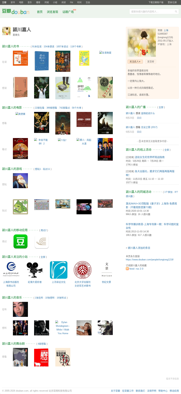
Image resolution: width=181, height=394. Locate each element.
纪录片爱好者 (35, 282)
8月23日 (130, 118)
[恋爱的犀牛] (41, 357)
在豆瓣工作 (128, 390)
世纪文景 (106, 282)
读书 (13, 2)
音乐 (30, 2)
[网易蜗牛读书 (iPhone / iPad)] (42, 241)
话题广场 (68, 11)
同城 (47, 2)
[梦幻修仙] (84, 206)
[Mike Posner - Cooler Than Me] (41, 327)
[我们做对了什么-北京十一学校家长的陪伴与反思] (41, 60)
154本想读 (49, 46)
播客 (38, 2)
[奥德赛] (20, 113)
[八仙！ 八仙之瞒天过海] (63, 140)
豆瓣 (4, 2)
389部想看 (51, 107)
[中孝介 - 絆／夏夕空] (105, 327)
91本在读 (37, 46)
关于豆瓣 (115, 390)
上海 (166, 30)
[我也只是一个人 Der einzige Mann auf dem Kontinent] (62, 89)
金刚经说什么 (148, 113)
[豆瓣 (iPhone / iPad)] (20, 241)
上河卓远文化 (59, 282)
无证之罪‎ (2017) (149, 127)
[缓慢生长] (41, 87)
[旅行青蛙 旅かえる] (20, 206)
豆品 (88, 2)
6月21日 (130, 131)
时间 (79, 2)
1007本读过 (62, 46)
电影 (21, 2)
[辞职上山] (84, 87)
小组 (55, 2)
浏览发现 (53, 11)
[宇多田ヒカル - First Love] (20, 309)
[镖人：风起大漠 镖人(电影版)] (84, 141)
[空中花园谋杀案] (62, 358)
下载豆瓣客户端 (155, 2)
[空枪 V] (41, 122)
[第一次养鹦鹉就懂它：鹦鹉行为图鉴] (84, 58)
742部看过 (64, 107)
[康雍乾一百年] (62, 61)
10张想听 (50, 297)
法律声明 (151, 390)
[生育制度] (105, 52)
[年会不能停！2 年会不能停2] (41, 141)
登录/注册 (172, 2)
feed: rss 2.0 (136, 268)
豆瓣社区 (18, 12)
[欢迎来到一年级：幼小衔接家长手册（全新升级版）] (20, 58)
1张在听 (39, 297)
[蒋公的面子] (20, 359)
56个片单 (76, 107)
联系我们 (140, 390)
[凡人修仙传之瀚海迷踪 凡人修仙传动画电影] (62, 123)
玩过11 (46, 169)
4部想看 (42, 343)
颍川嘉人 (130, 113)
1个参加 (168, 192)
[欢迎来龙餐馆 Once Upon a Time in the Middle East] (20, 148)
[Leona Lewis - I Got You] (84, 327)
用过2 (43, 230)
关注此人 (134, 61)
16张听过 (61, 297)
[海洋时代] (62, 203)
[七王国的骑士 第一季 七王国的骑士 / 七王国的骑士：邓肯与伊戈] (105, 123)
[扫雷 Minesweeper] (41, 204)
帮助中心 (163, 390)
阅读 (64, 2)
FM (71, 2)
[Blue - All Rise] (20, 327)
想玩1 (38, 169)
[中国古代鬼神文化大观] (105, 87)
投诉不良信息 (172, 379)
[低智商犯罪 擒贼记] (105, 149)
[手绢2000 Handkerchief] (105, 203)
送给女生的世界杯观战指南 (150, 157)
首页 (40, 11)
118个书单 (75, 46)
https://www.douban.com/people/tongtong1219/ (150, 259)
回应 (139, 118)
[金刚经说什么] (20, 87)
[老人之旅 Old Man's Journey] (20, 180)
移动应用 (174, 390)
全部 (43, 257)
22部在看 (39, 107)
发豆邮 (150, 61)
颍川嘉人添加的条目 (139, 247)
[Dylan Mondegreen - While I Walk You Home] (62, 327)
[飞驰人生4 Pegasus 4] (84, 119)
